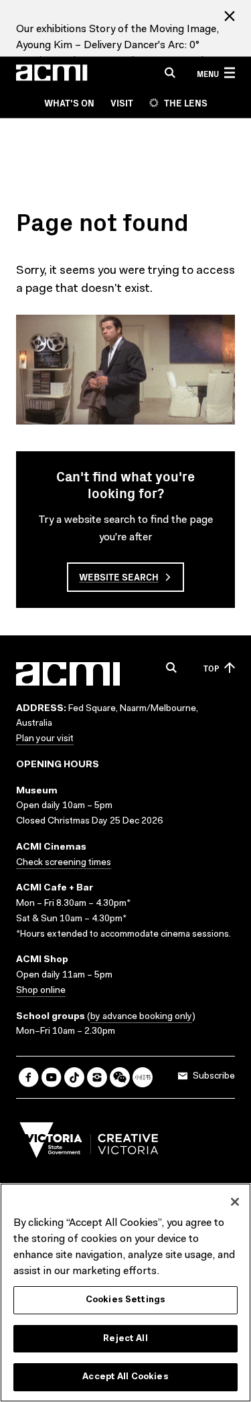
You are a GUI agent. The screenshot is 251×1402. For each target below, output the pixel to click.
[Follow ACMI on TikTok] (74, 1077)
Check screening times (63, 863)
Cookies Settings (125, 1300)
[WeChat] (120, 1077)
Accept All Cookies (125, 1377)
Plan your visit (45, 739)
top (211, 668)
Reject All (125, 1338)
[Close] (235, 1202)
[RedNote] (143, 1077)
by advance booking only (141, 1017)
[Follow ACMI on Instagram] (97, 1077)
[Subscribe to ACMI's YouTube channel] (51, 1077)
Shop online (41, 991)
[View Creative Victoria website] (89, 1143)
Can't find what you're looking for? (125, 484)
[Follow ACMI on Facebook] (29, 1077)
